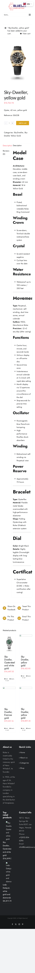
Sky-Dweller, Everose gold (8, 713)
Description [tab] (6, 145)
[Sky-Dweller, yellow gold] (26, 644)
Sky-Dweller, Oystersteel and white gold (9, 662)
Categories (24, 762)
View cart (26, 33)
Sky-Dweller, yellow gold (25, 661)
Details (12, 679)
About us (23, 757)
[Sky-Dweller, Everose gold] (9, 696)
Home (22, 752)
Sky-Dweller (18, 132)
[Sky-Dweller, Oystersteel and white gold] (9, 644)
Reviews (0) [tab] (6, 152)
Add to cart (22, 123)
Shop (22, 768)
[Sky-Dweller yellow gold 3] (17, 63)
